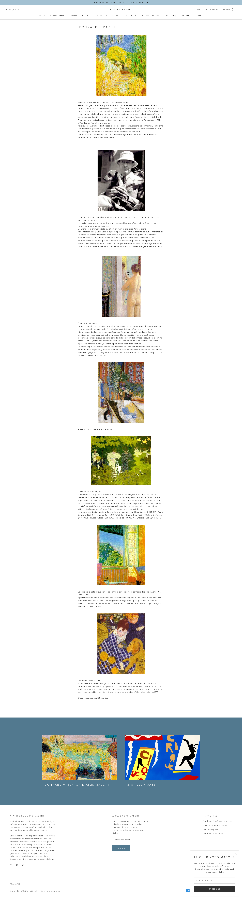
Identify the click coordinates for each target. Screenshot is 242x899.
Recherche (212, 9)
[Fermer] (236, 853)
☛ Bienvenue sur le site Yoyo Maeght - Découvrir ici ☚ (121, 3)
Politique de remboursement (216, 825)
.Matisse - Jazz (141, 785)
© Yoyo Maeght (31, 891)
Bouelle (87, 15)
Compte (198, 9)
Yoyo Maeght (150, 15)
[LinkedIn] (22, 864)
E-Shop (40, 15)
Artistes (131, 15)
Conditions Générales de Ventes (217, 821)
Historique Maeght (177, 15)
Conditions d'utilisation (213, 833)
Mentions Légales (210, 829)
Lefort (117, 15)
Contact (200, 15)
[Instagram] (17, 864)
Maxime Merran (55, 891)
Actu (74, 15)
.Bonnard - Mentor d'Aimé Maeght (77, 785)
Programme (57, 15)
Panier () (229, 9)
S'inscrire (214, 889)
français (11, 9)
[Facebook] (11, 864)
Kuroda (102, 15)
